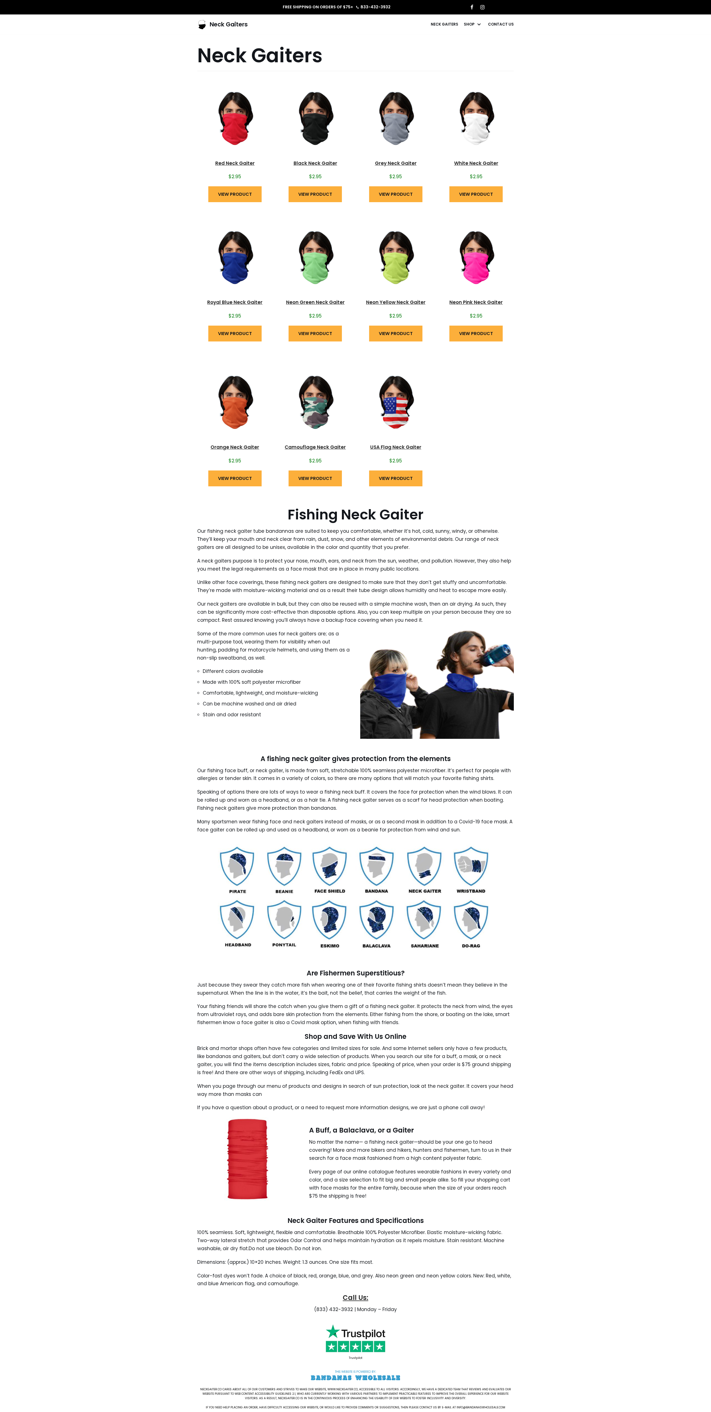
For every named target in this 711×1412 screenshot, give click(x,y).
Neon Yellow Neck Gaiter (395, 302)
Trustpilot (355, 1358)
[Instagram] (482, 7)
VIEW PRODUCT (235, 194)
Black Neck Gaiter (315, 163)
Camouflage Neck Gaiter (315, 447)
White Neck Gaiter (476, 163)
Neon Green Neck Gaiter (315, 302)
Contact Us (501, 24)
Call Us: (355, 1297)
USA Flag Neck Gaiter (395, 447)
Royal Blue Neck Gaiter (234, 302)
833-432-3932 (375, 7)
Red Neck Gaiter (235, 163)
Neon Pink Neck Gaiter (476, 302)
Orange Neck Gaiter (235, 447)
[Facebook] (472, 7)
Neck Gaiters (444, 24)
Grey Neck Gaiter (396, 163)
